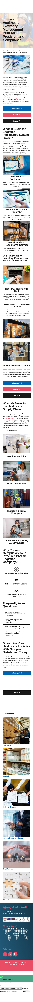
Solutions (11, 19)
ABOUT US (18, 968)
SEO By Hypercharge (19, 964)
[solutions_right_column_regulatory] (16, 792)
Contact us (25, 968)
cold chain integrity (10, 418)
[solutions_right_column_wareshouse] (16, 730)
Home (4, 51)
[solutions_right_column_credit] (16, 854)
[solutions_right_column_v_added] (16, 885)
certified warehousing (11, 97)
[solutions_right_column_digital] (16, 823)
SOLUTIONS (12, 968)
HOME (6, 968)
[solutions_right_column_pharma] (16, 761)
